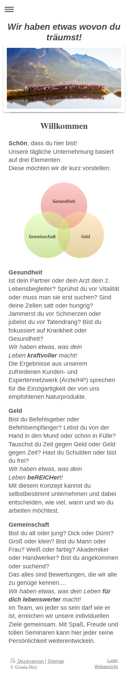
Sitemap (55, 661)
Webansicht (106, 666)
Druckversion (30, 661)
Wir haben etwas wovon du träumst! (64, 32)
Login (112, 660)
